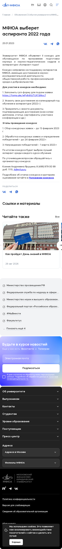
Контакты (8, 406)
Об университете (13, 392)
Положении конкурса (41, 178)
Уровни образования (15, 421)
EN (32, 4)
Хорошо (16, 542)
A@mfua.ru (20, 170)
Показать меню (57, 5)
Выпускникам (10, 399)
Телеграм (43, 349)
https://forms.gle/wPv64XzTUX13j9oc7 (24, 96)
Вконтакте (27, 349)
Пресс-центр (11, 436)
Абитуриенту (9, 523)
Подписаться (31, 368)
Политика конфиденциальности (18, 499)
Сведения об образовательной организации (25, 511)
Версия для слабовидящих (16, 505)
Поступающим (11, 429)
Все (57, 217)
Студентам (9, 414)
